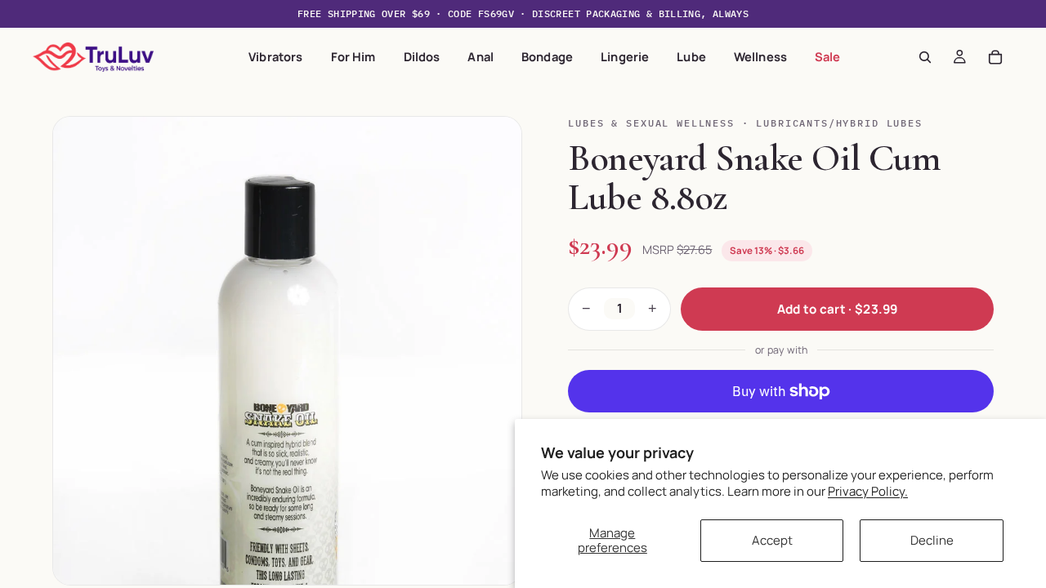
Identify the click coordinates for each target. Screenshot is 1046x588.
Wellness (760, 56)
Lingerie (625, 56)
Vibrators (275, 56)
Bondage (547, 56)
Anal (480, 56)
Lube (691, 56)
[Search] (925, 57)
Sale (828, 56)
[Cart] (995, 57)
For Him (353, 56)
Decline (932, 540)
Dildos (422, 56)
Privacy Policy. (868, 491)
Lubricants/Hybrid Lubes (839, 123)
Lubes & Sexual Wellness (651, 123)
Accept (772, 540)
